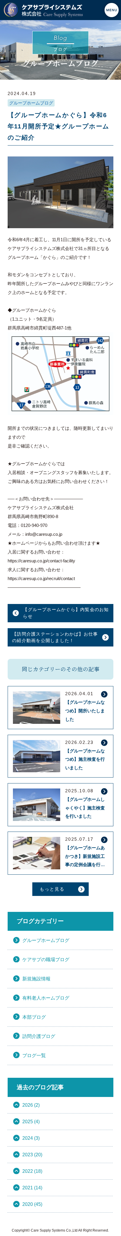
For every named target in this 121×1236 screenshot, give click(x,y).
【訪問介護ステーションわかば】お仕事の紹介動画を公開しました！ (55, 637)
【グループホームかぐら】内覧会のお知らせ (66, 613)
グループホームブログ (31, 102)
